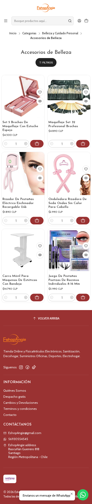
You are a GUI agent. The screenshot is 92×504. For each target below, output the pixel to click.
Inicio (13, 33)
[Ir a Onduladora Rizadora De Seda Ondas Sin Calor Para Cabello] (69, 173)
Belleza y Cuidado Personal (60, 33)
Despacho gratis (14, 397)
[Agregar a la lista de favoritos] (40, 92)
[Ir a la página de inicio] (46, 7)
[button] (46, 62)
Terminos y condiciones (20, 409)
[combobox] (42, 20)
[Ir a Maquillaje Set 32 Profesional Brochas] (69, 96)
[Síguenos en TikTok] (34, 367)
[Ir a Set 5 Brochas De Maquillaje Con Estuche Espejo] (23, 96)
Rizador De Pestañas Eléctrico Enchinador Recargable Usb (18, 203)
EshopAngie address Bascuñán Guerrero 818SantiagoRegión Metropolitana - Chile (28, 451)
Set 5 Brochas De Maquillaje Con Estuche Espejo (20, 126)
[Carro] (86, 20)
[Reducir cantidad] (6, 143)
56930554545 (18, 439)
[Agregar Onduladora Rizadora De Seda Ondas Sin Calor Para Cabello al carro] (83, 220)
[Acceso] (79, 20)
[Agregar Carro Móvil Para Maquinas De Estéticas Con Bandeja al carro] (37, 297)
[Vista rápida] (40, 101)
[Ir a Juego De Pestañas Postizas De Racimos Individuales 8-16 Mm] (69, 250)
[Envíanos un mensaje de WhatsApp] (82, 494)
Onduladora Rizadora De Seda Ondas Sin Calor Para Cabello (67, 203)
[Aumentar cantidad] (26, 143)
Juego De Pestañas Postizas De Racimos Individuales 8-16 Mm (64, 280)
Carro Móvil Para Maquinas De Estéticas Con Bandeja (19, 280)
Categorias (29, 33)
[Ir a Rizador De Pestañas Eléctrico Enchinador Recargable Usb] (23, 173)
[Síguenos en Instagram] (21, 367)
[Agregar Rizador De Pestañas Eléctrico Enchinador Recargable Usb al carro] (37, 220)
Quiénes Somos (14, 391)
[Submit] (70, 20)
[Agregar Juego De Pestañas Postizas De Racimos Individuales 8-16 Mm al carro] (83, 297)
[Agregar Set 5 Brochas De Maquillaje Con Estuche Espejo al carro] (37, 144)
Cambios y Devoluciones (20, 403)
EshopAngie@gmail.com (24, 433)
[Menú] (6, 20)
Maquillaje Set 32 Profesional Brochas (63, 124)
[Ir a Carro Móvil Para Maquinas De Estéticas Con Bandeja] (23, 250)
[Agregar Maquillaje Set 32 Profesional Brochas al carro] (83, 144)
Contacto (10, 415)
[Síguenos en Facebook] (27, 367)
